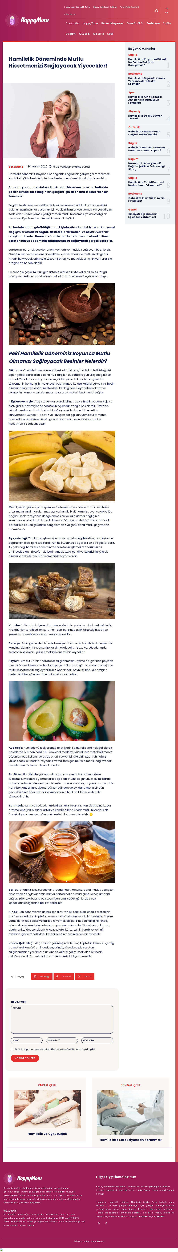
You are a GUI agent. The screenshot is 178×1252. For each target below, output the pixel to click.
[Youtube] (166, 13)
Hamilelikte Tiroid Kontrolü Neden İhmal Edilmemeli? (146, 183)
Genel (132, 209)
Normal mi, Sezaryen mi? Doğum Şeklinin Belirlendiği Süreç (146, 166)
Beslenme (16, 166)
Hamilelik (111, 1190)
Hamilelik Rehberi (127, 1190)
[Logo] (32, 20)
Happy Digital (97, 1241)
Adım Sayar (144, 1190)
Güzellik (134, 127)
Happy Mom (158, 1190)
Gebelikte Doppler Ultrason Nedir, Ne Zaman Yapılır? (146, 149)
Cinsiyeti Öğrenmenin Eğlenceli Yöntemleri (142, 215)
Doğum (133, 159)
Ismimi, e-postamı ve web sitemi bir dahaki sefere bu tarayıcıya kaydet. (55, 1049)
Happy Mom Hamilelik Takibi (111, 1186)
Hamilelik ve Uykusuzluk (47, 1134)
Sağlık (132, 54)
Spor (131, 92)
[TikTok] (106, 1223)
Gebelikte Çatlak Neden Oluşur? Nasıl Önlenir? (144, 133)
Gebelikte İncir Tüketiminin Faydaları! (146, 199)
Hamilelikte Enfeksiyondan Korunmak (131, 1140)
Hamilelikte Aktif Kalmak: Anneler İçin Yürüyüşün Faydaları (145, 99)
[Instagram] (166, 9)
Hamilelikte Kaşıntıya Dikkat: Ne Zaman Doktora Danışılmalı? (147, 62)
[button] (156, 11)
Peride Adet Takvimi (138, 1186)
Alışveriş (134, 111)
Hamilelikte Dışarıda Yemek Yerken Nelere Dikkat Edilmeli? (146, 81)
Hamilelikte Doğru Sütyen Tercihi (145, 117)
